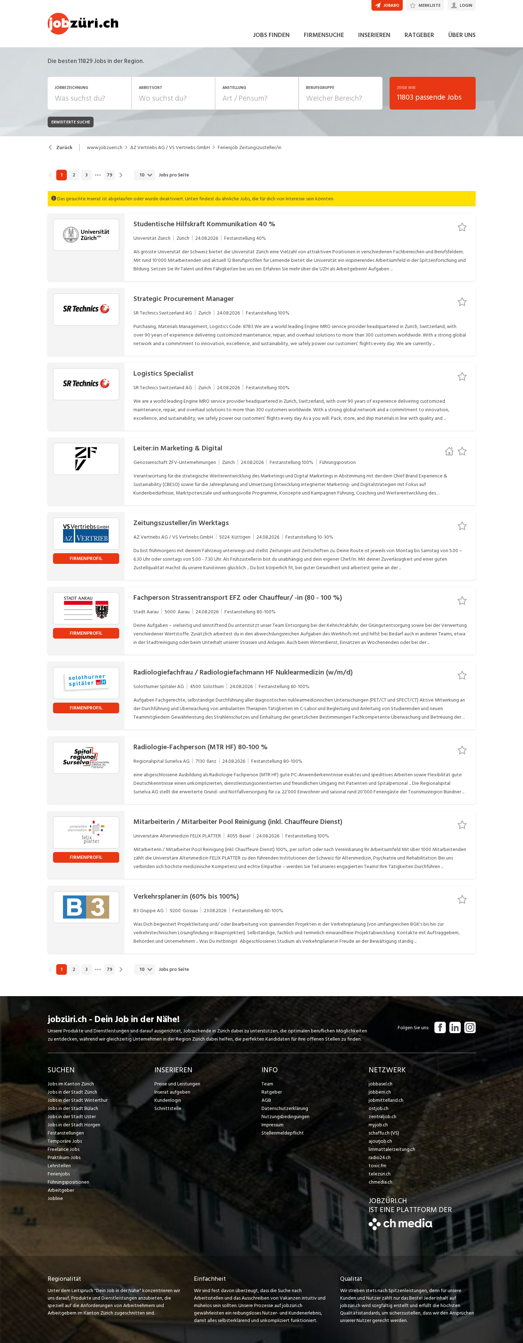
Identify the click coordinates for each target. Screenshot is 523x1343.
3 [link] (86, 175)
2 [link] (74, 175)
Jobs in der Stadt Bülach (73, 1108)
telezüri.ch (380, 1174)
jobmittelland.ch (386, 1100)
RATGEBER (419, 35)
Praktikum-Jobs (64, 1157)
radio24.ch (380, 1157)
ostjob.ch (379, 1108)
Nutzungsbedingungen (286, 1116)
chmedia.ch (380, 1182)
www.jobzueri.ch (104, 147)
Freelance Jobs (63, 1149)
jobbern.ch (380, 1092)
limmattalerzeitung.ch (392, 1149)
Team (267, 1084)
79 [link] (109, 175)
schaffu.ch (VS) (384, 1133)
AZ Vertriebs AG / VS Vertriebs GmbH (170, 147)
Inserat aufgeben (172, 1092)
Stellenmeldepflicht (283, 1133)
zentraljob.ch (382, 1116)
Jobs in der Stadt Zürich (72, 1092)
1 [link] (61, 175)
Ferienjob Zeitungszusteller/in (249, 147)
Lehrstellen (59, 1166)
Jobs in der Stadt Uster (72, 1116)
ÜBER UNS (462, 35)
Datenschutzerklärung (285, 1108)
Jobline (55, 1198)
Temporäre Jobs (65, 1141)
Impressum (273, 1125)
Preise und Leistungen (177, 1084)
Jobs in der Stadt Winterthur (77, 1100)
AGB (266, 1100)
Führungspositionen (68, 1182)
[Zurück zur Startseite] (400, 1229)
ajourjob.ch (380, 1141)
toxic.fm (377, 1166)
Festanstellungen (66, 1133)
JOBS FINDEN (271, 35)
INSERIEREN (374, 35)
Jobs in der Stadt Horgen (74, 1125)
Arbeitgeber (61, 1190)
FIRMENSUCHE (324, 35)
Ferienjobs (59, 1174)
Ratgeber (272, 1092)
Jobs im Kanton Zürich (71, 1084)
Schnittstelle (167, 1108)
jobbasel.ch (380, 1084)
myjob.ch (378, 1125)
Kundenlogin (167, 1100)
